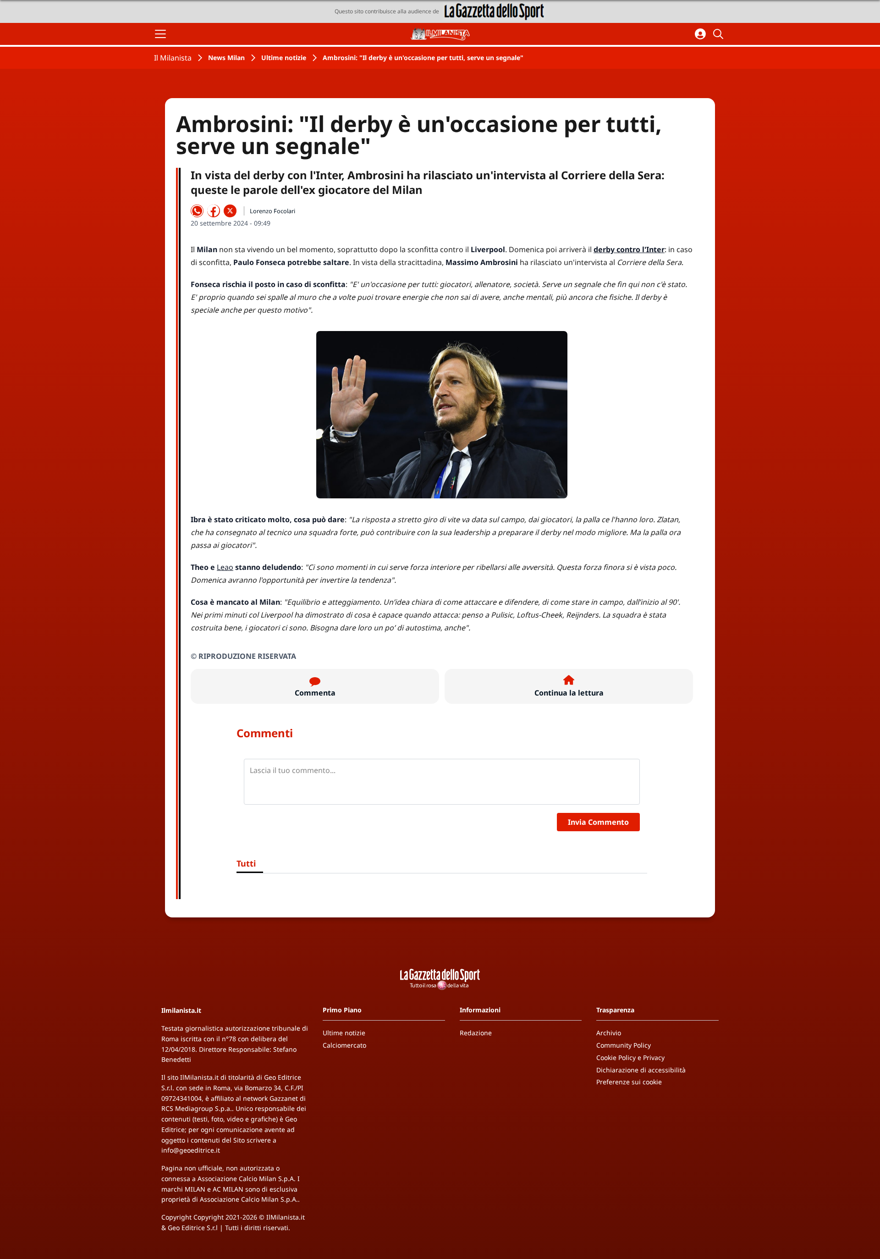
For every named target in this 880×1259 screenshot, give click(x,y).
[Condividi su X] (230, 210)
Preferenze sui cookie (629, 1081)
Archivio (608, 1032)
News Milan (226, 57)
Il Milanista (173, 58)
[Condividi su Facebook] (213, 210)
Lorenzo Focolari (272, 211)
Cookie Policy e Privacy (630, 1057)
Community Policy (623, 1045)
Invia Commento (598, 822)
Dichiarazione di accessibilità (641, 1070)
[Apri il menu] (160, 34)
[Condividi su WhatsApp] (197, 210)
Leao (225, 567)
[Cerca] (719, 34)
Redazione (476, 1032)
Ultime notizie (283, 57)
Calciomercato (344, 1045)
